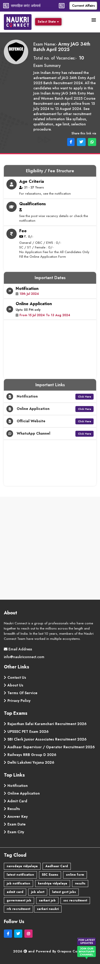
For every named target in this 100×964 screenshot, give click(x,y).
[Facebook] (9, 933)
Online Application (23, 793)
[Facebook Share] (70, 141)
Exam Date (16, 824)
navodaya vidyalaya (22, 866)
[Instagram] (29, 933)
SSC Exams (50, 874)
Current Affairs (83, 5)
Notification (17, 785)
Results (13, 808)
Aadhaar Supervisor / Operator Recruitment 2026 (51, 747)
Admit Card (17, 801)
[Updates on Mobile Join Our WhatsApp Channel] (87, 949)
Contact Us (16, 677)
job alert (37, 892)
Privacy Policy (19, 700)
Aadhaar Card (56, 866)
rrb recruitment (18, 909)
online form (75, 874)
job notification (18, 883)
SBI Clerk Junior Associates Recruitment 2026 (47, 739)
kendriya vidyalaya (52, 883)
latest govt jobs (64, 892)
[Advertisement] (50, 549)
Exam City (15, 831)
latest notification (20, 874)
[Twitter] (19, 933)
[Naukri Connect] (19, 21)
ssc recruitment (75, 900)
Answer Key (17, 816)
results (80, 883)
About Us (15, 685)
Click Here (84, 397)
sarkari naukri (48, 909)
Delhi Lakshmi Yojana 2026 (30, 762)
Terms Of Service (22, 692)
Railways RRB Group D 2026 (31, 754)
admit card (15, 892)
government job (19, 900)
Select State (47, 21)
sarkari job (47, 900)
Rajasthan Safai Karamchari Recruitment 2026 (47, 723)
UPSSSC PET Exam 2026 (28, 731)
